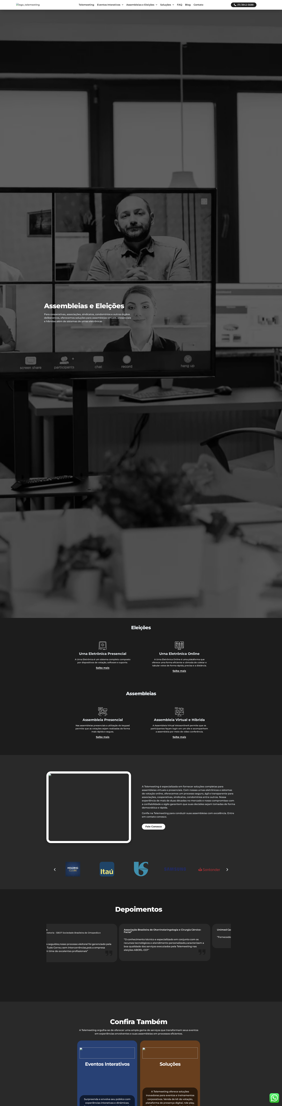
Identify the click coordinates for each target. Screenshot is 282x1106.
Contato (198, 4)
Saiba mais (102, 668)
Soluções (165, 4)
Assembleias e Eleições (140, 4)
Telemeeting (86, 4)
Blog (188, 4)
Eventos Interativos (108, 4)
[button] (55, 869)
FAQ (179, 4)
